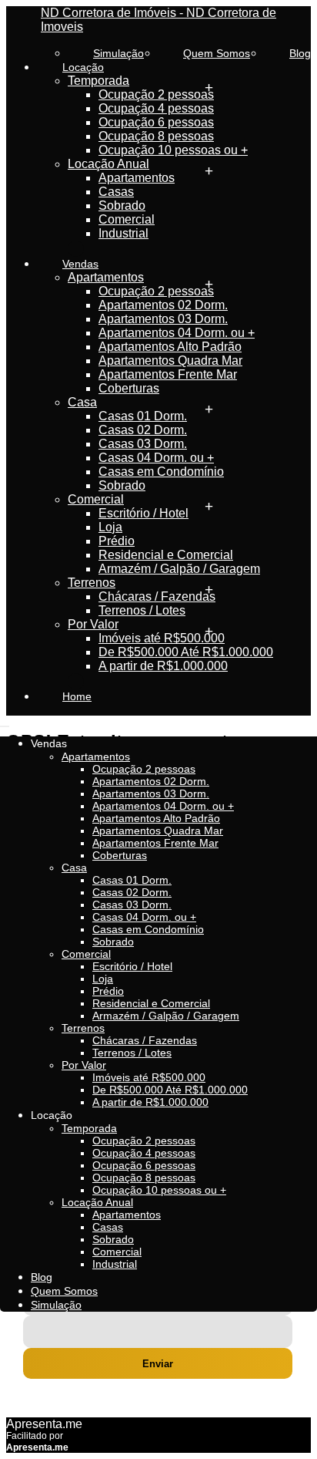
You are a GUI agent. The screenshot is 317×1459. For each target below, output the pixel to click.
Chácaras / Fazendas (156, 596)
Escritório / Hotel (143, 513)
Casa (82, 402)
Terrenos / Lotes (141, 610)
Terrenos (91, 582)
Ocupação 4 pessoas (156, 108)
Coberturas (128, 388)
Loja (110, 527)
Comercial (126, 219)
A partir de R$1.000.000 (163, 665)
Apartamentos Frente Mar (167, 374)
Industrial (123, 233)
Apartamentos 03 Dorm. (163, 318)
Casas (116, 191)
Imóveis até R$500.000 (161, 638)
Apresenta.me (44, 1423)
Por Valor (93, 624)
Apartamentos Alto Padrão (170, 346)
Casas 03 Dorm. (142, 443)
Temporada (98, 80)
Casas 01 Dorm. (142, 416)
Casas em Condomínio (161, 471)
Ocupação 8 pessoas (156, 136)
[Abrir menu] (4, 722)
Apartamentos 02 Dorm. (163, 305)
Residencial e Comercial (165, 554)
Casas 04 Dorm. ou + (156, 457)
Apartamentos (136, 177)
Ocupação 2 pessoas (156, 94)
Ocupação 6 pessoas (156, 122)
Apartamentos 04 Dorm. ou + (176, 332)
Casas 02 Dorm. (142, 429)
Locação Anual (108, 163)
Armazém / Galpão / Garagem (179, 568)
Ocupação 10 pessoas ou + (173, 150)
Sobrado (121, 205)
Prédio (116, 541)
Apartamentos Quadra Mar (170, 360)
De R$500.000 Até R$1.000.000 (185, 652)
